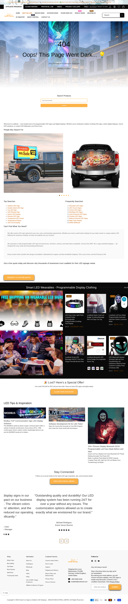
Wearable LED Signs (76, 206)
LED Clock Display (13, 222)
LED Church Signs (75, 208)
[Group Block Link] (64, 55)
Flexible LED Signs (75, 216)
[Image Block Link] (31, 332)
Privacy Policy (114, 582)
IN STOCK (93, 6)
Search (64, 105)
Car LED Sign (12, 210)
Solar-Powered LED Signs (78, 214)
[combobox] (113, 15)
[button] (123, 7)
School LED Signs (75, 210)
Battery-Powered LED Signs (78, 218)
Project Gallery (72, 7)
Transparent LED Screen (15, 218)
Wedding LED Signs (76, 212)
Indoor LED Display (14, 214)
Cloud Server (31, 7)
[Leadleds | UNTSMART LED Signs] (9, 15)
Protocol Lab (47, 7)
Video (59, 7)
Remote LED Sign (13, 216)
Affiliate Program (14, 7)
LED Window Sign (13, 212)
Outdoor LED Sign (13, 206)
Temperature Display (14, 220)
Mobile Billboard (74, 222)
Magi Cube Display (75, 220)
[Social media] (124, 304)
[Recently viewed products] (124, 299)
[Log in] (110, 7)
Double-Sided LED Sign (15, 208)
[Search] (122, 15)
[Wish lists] (119, 7)
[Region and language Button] (114, 7)
